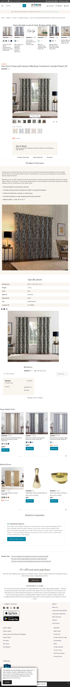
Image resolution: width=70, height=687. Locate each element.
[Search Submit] (24, 5)
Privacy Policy (58, 656)
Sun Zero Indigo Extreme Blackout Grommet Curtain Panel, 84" (29, 556)
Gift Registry (7, 647)
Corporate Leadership (58, 613)
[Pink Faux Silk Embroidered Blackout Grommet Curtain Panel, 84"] (4, 444)
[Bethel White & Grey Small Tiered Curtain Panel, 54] (41, 41)
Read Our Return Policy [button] (16, 539)
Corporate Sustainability (59, 610)
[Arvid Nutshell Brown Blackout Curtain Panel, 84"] (9, 497)
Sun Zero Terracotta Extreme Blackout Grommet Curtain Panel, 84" (31, 561)
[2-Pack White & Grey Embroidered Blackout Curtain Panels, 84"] (33, 442)
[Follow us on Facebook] (4, 608)
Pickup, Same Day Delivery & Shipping (14, 634)
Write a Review (10, 373)
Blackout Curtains (23, 17)
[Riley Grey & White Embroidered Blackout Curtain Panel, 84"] (27, 442)
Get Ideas (6, 640)
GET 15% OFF (42, 684)
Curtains (14, 17)
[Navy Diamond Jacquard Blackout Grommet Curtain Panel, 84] (19, 31)
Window (8, 17)
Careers (54, 620)
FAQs (55, 643)
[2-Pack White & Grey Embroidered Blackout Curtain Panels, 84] (9, 41)
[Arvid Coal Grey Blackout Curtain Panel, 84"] (4, 497)
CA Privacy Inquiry (59, 653)
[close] (34, 670)
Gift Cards (6, 643)
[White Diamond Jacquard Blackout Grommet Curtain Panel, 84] (18, 41)
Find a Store (56, 623)
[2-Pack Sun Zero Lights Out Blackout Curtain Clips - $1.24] (31, 31)
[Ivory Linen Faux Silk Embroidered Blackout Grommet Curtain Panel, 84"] (2, 444)
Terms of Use (58, 650)
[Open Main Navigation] (2, 6)
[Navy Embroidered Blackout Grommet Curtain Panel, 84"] (31, 442)
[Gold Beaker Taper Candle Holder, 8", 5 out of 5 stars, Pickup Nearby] (37, 478)
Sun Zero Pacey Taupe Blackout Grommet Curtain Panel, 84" (29, 558)
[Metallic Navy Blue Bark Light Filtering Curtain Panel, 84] (54, 31)
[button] (36, 5)
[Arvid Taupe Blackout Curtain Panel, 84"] (6, 497)
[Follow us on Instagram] (11, 608)
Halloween (11, 1)
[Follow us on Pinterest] (14, 608)
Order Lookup (7, 631)
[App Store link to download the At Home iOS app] (11, 613)
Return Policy (7, 637)
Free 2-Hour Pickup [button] (17, 1)
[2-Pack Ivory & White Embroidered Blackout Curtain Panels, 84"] (29, 442)
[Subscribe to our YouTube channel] (17, 608)
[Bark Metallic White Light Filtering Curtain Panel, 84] (56, 41)
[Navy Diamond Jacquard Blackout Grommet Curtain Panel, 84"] (51, 442)
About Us (55, 607)
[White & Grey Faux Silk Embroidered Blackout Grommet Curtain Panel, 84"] (6, 444)
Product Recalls (58, 647)
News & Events (56, 617)
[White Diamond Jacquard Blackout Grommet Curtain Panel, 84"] (53, 442)
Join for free (35, 580)
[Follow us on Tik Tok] (7, 608)
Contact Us (57, 634)
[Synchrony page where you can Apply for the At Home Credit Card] (7, 667)
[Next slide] (66, 456)
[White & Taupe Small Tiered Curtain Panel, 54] (42, 31)
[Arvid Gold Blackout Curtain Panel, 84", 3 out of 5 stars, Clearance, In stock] (12, 478)
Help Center (57, 631)
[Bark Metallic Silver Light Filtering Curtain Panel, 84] (53, 41)
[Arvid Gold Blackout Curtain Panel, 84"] (2, 497)
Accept (7, 682)
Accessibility (57, 640)
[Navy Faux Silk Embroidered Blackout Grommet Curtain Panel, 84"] (9, 444)
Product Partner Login (60, 637)
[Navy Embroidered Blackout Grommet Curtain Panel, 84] (11, 41)
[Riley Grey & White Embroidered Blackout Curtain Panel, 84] (6, 41)
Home (2, 17)
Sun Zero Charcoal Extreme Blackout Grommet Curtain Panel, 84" (34, 66)
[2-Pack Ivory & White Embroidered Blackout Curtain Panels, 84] (7, 31)
